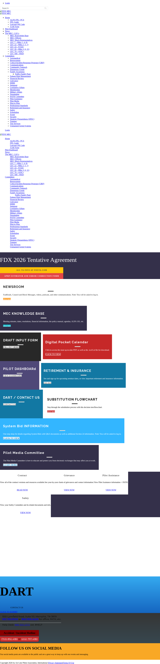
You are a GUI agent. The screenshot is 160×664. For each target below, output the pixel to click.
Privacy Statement (55, 663)
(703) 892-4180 (9, 639)
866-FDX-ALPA (30, 619)
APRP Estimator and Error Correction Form (31, 276)
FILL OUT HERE (11, 347)
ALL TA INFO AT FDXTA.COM (31, 270)
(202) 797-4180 (29, 639)
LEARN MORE (10, 465)
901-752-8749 (10, 619)
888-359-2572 (22, 624)
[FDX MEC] (5, 11)
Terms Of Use (68, 663)
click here (7, 299)
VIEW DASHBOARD (12, 376)
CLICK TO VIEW (53, 354)
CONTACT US (9, 404)
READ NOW (22, 490)
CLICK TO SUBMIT (9, 612)
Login (7, 3)
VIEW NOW (69, 490)
